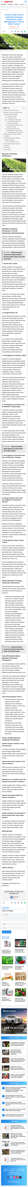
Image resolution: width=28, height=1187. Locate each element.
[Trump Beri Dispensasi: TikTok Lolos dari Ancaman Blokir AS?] (5, 1160)
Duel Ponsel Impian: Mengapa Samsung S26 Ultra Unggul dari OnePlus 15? (18, 1127)
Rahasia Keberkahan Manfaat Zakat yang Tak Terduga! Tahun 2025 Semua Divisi (7, 984)
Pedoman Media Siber (14, 1174)
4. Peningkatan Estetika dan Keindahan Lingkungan (13, 122)
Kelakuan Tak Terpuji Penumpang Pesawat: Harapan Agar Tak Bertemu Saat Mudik (18, 1135)
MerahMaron (12, 26)
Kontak (5, 1170)
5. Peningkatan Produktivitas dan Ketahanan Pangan (15, 126)
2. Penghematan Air (11, 118)
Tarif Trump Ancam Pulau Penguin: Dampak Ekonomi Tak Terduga (18, 1144)
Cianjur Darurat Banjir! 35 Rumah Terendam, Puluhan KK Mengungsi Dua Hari (18, 1060)
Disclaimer (12, 1170)
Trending (12, 1169)
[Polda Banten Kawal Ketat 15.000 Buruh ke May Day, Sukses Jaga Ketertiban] (5, 1044)
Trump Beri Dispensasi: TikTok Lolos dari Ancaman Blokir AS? (18, 1160)
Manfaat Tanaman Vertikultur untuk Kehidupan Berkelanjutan (13, 113)
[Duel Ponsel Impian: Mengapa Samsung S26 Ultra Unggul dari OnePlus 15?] (5, 1128)
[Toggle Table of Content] (22, 108)
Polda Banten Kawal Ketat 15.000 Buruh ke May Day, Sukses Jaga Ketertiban (18, 1044)
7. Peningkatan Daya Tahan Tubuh (15, 132)
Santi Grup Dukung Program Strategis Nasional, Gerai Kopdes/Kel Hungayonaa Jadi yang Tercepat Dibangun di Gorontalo (15, 1089)
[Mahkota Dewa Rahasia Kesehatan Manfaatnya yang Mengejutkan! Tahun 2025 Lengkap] (20, 992)
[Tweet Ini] (15, 32)
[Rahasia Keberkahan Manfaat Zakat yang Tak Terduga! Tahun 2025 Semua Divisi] (7, 976)
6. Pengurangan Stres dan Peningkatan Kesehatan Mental (14, 129)
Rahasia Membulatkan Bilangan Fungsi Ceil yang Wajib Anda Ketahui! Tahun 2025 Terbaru (6, 999)
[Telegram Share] (22, 32)
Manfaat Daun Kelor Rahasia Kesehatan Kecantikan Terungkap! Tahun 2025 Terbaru (7, 968)
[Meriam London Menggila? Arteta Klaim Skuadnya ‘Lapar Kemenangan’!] (5, 1076)
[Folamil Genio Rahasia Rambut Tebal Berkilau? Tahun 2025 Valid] (7, 944)
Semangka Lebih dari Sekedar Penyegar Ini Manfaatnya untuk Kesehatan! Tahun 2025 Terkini (20, 968)
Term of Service (20, 1170)
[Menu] (2, 1)
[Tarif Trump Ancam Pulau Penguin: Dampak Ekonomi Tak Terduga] (5, 1144)
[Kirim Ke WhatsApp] (25, 32)
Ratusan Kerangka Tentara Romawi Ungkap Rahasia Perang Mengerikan (18, 1152)
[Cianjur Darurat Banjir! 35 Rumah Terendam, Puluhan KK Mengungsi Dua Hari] (5, 1060)
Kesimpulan (7, 147)
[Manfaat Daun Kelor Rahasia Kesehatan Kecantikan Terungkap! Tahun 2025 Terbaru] (7, 960)
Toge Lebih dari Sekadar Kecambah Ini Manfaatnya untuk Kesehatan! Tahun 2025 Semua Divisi (20, 984)
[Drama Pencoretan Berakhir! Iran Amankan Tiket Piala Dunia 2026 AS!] (5, 1068)
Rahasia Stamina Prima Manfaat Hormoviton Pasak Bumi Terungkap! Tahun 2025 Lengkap (20, 951)
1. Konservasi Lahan (12, 116)
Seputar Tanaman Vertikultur (11, 110)
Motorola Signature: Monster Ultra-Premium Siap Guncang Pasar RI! (15, 1115)
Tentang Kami (20, 1169)
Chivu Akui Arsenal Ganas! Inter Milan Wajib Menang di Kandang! (15, 1110)
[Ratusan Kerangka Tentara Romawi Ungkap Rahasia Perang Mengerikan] (5, 1152)
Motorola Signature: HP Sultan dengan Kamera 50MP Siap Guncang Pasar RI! (15, 1104)
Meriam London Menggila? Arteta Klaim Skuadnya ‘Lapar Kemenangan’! (18, 1076)
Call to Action (7, 149)
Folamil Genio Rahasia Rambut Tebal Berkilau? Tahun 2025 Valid (6, 952)
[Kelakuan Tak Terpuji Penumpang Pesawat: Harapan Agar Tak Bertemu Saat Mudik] (5, 1136)
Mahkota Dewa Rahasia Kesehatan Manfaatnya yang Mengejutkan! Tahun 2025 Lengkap (20, 1000)
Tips (18, 26)
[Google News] (14, 897)
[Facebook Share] (12, 32)
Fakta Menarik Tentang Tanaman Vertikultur (12, 135)
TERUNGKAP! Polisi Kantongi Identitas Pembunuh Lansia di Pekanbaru (16, 1052)
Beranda (6, 1169)
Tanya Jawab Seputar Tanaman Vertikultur (12, 144)
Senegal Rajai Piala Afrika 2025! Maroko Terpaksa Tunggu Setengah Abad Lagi (15, 1097)
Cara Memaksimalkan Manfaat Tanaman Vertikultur (12, 139)
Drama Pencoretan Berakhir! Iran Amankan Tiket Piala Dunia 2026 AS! (18, 1068)
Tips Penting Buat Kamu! (13, 141)
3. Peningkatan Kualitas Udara (14, 119)
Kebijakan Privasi (14, 1172)
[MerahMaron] (8, 2)
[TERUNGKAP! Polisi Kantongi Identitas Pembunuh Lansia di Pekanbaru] (5, 1052)
